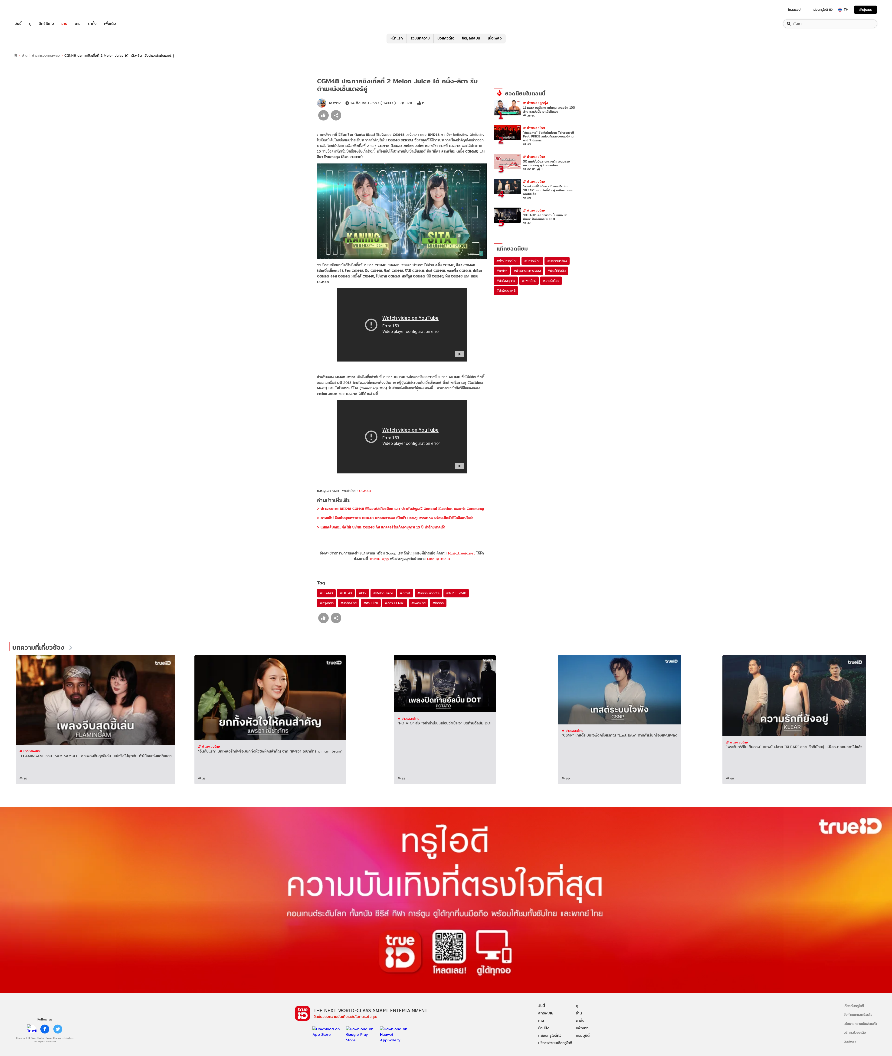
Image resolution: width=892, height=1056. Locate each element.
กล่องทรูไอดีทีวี (549, 1035)
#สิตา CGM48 (394, 603)
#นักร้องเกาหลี (505, 290)
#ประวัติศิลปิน (556, 270)
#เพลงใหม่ (529, 280)
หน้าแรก (396, 38)
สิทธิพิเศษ (46, 23)
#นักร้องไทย (349, 603)
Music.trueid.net (461, 553)
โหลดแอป (794, 9)
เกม (78, 23)
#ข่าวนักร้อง (551, 280)
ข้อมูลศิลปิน (471, 38)
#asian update (428, 593)
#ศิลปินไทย (371, 603)
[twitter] (57, 1029)
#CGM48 (326, 593)
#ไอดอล (438, 603)
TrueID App (379, 559)
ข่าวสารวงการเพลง (46, 55)
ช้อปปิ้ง (543, 1028)
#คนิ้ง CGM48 (456, 593)
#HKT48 (346, 593)
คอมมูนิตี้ (583, 1035)
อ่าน (64, 23)
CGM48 (365, 491)
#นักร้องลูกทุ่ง (505, 280)
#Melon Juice (383, 593)
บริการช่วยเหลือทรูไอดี (555, 1043)
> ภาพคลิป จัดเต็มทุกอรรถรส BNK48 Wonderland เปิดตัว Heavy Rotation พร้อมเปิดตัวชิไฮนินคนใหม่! (395, 518)
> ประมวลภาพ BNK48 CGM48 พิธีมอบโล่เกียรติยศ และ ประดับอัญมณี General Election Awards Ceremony (400, 509)
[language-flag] (840, 10)
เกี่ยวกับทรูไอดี (854, 1005)
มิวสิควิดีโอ (445, 38)
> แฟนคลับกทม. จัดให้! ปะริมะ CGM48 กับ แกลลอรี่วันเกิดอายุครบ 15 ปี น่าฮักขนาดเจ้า (381, 527)
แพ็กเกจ (582, 1028)
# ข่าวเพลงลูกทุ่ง (535, 102)
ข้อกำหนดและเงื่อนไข (858, 1014)
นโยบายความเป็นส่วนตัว (860, 1023)
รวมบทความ (420, 38)
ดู (30, 23)
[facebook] (44, 1029)
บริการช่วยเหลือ (855, 1032)
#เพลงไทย (418, 603)
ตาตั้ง (92, 23)
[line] (31, 1029)
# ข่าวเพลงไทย (534, 127)
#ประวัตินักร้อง (557, 261)
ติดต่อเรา (850, 1041)
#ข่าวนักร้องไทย (506, 261)
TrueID (29, 10)
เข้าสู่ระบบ (865, 9)
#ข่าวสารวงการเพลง (527, 270)
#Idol (362, 593)
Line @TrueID (438, 559)
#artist (405, 593)
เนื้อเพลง (495, 38)
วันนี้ (18, 23)
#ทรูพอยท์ (327, 603)
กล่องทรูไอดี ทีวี (822, 9)
